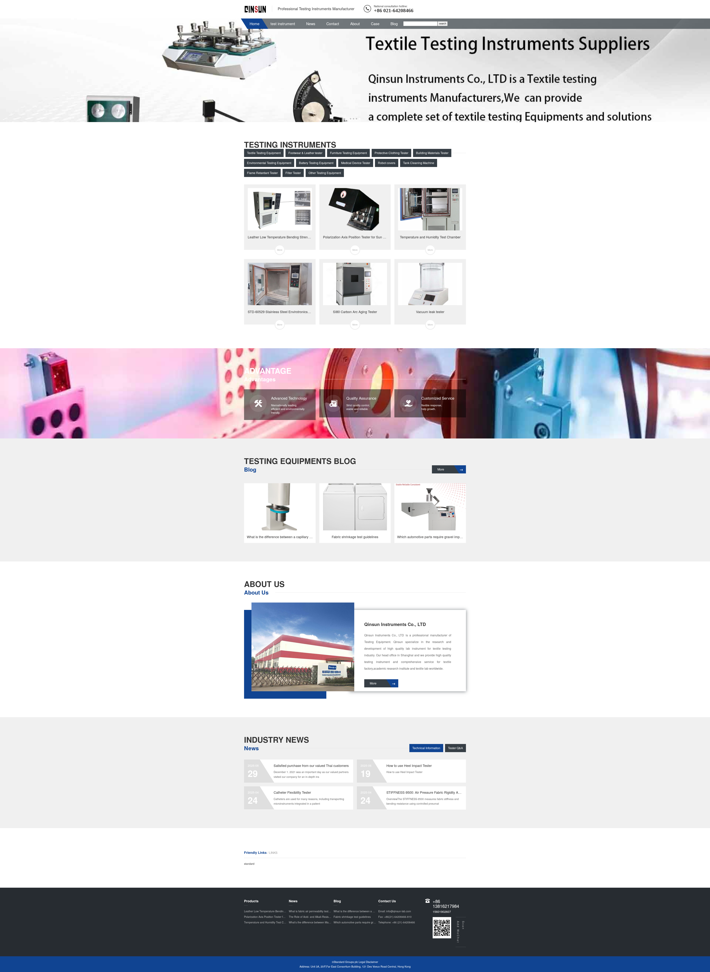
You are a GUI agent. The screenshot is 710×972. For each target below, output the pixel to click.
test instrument (283, 23)
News (310, 23)
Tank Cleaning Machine (418, 163)
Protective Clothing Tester (391, 153)
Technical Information (426, 748)
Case (375, 23)
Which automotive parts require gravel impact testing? (365, 922)
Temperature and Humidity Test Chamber (268, 922)
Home (254, 23)
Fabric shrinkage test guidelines (352, 917)
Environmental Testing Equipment (269, 163)
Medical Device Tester (355, 163)
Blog (394, 23)
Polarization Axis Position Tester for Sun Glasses (272, 917)
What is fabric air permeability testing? (311, 911)
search (442, 23)
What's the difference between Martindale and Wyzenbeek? (323, 922)
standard (249, 863)
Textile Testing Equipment (264, 153)
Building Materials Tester (432, 153)
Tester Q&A (455, 748)
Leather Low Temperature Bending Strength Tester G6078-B (279, 911)
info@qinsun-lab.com (398, 911)
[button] (350, 118)
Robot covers (386, 163)
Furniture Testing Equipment (348, 153)
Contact (332, 23)
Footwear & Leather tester (305, 153)
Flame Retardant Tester (262, 173)
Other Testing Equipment (325, 173)
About (355, 23)
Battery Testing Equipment (316, 163)
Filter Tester (293, 173)
